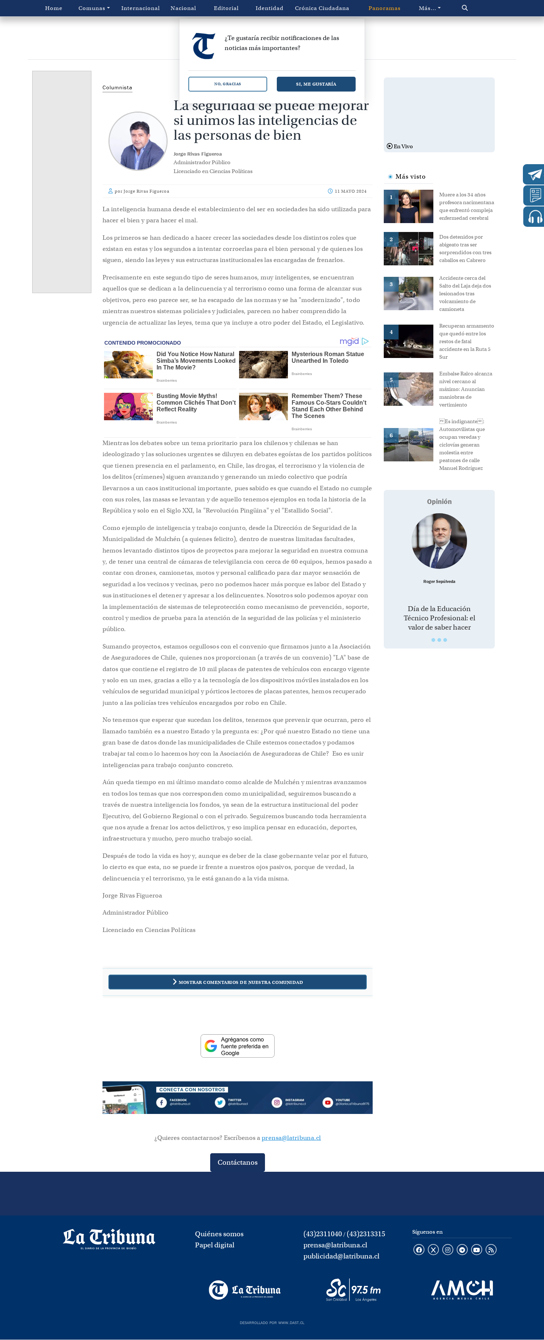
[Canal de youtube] (476, 1250)
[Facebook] (184, 1104)
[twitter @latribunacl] (433, 1250)
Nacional (183, 8)
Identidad (269, 8)
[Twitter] (238, 1104)
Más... (427, 8)
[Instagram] (292, 1104)
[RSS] (491, 1250)
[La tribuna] (109, 1241)
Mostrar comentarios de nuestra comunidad (241, 982)
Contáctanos (238, 1162)
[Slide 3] (445, 640)
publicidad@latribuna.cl (341, 1256)
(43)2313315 (366, 1234)
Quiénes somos (219, 1234)
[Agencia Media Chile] (462, 1290)
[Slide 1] (433, 640)
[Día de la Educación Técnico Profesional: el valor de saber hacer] (439, 541)
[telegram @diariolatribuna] (462, 1250)
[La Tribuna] (245, 1290)
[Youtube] (346, 1104)
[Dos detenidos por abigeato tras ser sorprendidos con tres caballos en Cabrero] (411, 248)
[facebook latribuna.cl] (418, 1250)
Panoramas (385, 8)
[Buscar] (480, 8)
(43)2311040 (322, 1234)
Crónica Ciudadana (322, 8)
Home (54, 8)
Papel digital (214, 1245)
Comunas (91, 8)
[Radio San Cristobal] (353, 1290)
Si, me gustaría (316, 84)
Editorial (226, 8)
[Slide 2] (439, 640)
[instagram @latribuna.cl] (447, 1250)
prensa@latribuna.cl (291, 1138)
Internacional (140, 8)
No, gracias (227, 84)
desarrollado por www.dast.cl (272, 1322)
